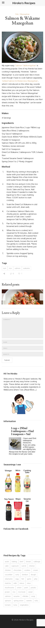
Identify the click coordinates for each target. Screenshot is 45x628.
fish (22, 579)
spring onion (18, 601)
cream (35, 570)
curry (17, 574)
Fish (16, 14)
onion (19, 588)
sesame (17, 596)
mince (22, 583)
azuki (7, 561)
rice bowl (21, 592)
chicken (8, 570)
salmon (17, 268)
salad (30, 592)
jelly (35, 579)
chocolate (17, 570)
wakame (26, 268)
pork (26, 588)
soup (33, 596)
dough (33, 574)
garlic (29, 579)
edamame (9, 579)
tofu (36, 601)
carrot (23, 566)
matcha (8, 583)
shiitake (25, 596)
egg (17, 579)
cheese (32, 566)
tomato (8, 605)
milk (15, 583)
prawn (7, 592)
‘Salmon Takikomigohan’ (25, 65)
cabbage (36, 561)
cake (7, 566)
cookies (27, 570)
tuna (15, 605)
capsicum (15, 566)
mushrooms (9, 588)
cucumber (8, 574)
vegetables (24, 605)
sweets (29, 601)
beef (21, 561)
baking (14, 561)
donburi (25, 574)
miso (29, 583)
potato (33, 588)
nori (4, 268)
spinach (8, 601)
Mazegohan (25, 14)
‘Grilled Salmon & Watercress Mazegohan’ (20, 81)
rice (10, 268)
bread (28, 561)
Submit (7, 360)
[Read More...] (30, 390)
